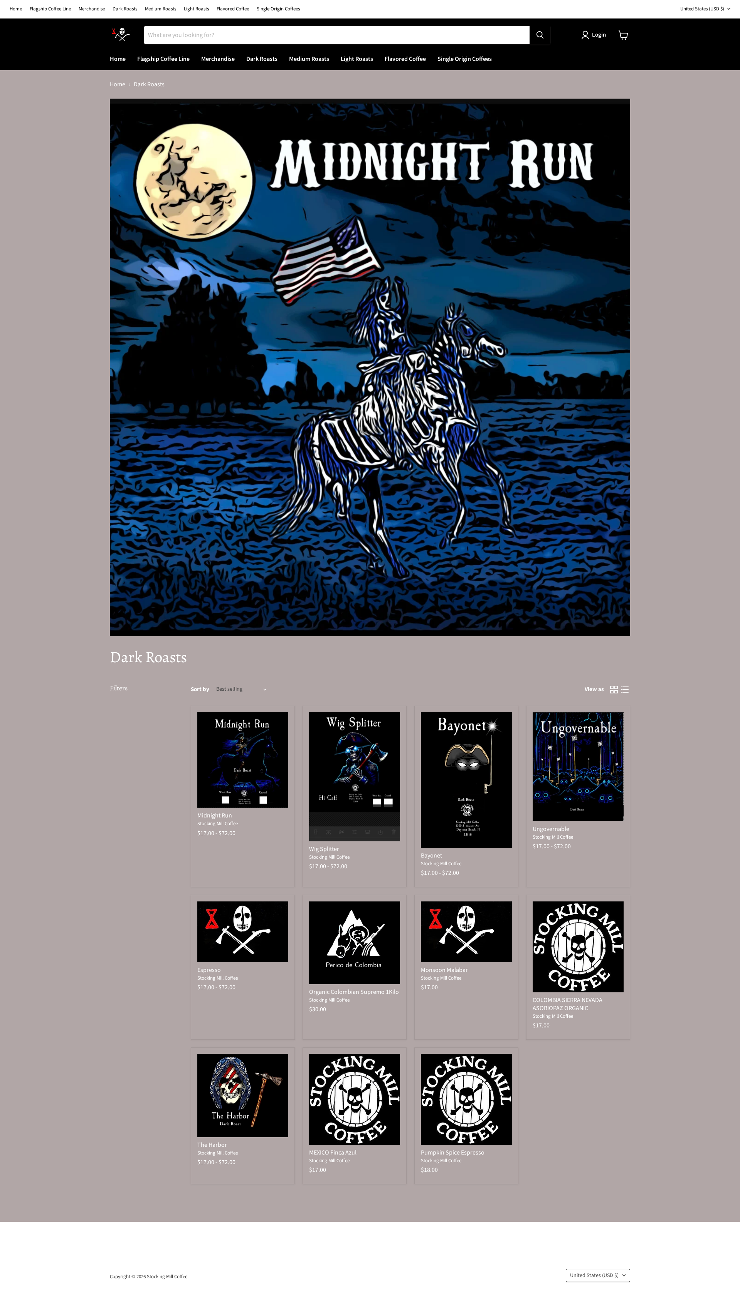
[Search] (540, 35)
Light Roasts (196, 9)
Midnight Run (214, 815)
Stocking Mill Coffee (217, 823)
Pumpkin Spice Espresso (452, 1152)
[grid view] (614, 689)
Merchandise (92, 9)
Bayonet (431, 855)
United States (702, 8)
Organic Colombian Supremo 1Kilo (354, 992)
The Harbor (212, 1145)
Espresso (209, 970)
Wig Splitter (324, 849)
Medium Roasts (160, 9)
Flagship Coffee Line (50, 9)
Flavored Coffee (233, 9)
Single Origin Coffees (278, 9)
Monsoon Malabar (444, 970)
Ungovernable (551, 829)
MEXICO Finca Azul (333, 1152)
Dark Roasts (125, 9)
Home (16, 9)
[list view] (624, 689)
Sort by (200, 689)
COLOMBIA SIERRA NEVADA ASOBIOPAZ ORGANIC (567, 1004)
